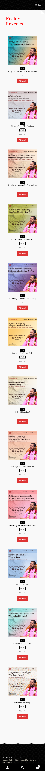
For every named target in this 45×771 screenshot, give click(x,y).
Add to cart (22, 81)
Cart (34, 766)
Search (22, 767)
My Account (7, 767)
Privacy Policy (8, 760)
